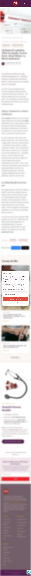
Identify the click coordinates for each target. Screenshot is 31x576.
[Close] (27, 273)
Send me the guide (15, 299)
